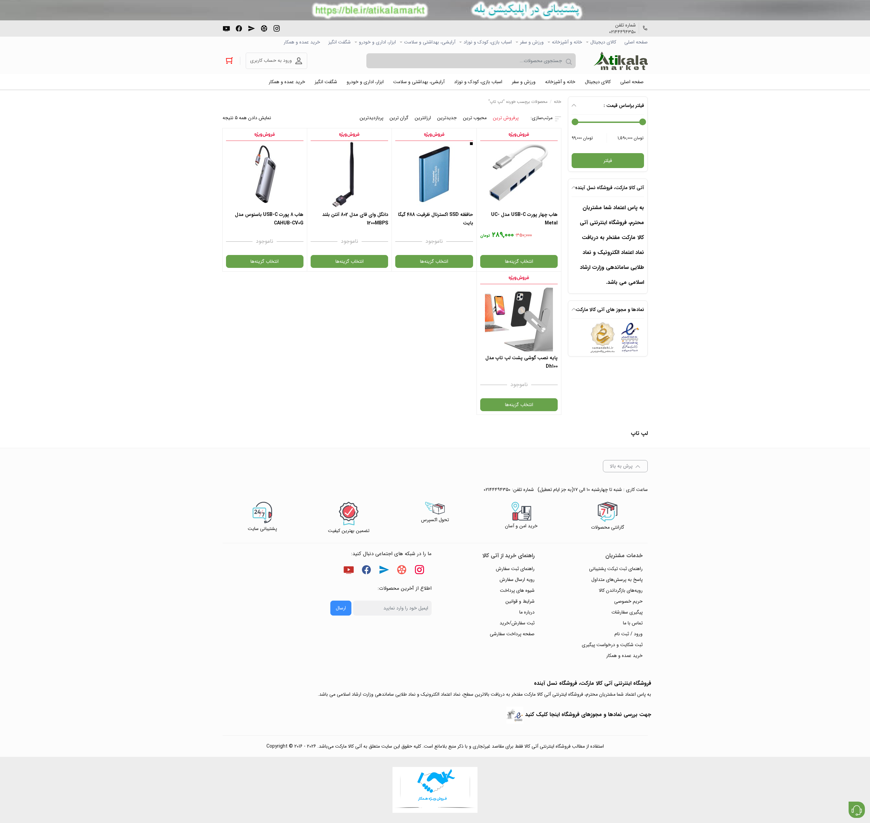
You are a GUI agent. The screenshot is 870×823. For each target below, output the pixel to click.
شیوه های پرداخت (517, 590)
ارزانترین (423, 118)
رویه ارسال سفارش (517, 579)
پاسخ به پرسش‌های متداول (617, 579)
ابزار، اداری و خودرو (377, 42)
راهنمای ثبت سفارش (515, 568)
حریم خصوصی (628, 601)
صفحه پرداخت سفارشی (512, 634)
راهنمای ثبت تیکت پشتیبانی (616, 568)
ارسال (341, 608)
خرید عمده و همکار (302, 42)
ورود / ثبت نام (628, 634)
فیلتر (608, 160)
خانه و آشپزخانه (567, 42)
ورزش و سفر (532, 42)
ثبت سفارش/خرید (517, 623)
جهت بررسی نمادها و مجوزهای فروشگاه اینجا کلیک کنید (588, 714)
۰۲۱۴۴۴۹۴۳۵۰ (622, 32)
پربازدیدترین (371, 118)
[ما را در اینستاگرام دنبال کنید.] (276, 28)
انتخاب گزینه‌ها (519, 261)
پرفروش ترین (506, 118)
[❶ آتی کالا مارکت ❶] (620, 61)
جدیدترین (447, 118)
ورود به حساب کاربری (271, 60)
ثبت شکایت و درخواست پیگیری (612, 644)
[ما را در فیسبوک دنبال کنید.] (239, 28)
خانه (557, 101)
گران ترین (398, 118)
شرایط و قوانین (520, 601)
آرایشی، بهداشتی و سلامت (429, 42)
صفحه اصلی (636, 42)
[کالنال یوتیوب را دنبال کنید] (226, 28)
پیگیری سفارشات (627, 612)
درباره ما (527, 612)
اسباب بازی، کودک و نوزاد (488, 42)
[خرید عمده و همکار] (435, 790)
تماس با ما (633, 623)
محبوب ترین (475, 118)
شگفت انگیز (339, 42)
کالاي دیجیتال (603, 42)
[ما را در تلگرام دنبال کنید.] (251, 28)
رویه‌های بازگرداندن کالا (621, 590)
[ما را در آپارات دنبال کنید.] (264, 28)
